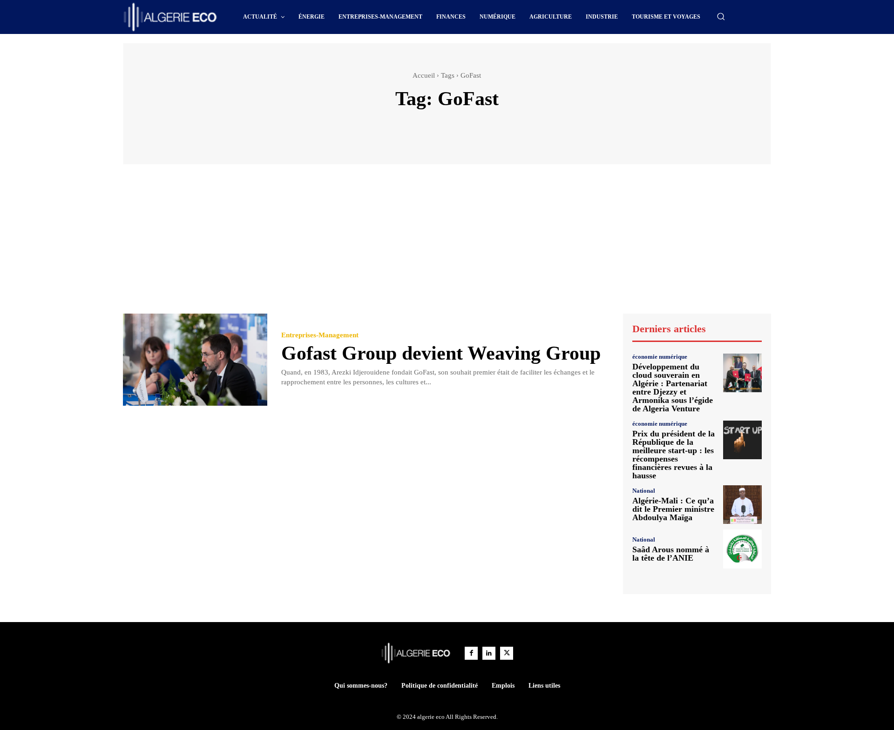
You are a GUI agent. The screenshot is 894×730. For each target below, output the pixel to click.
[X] (506, 653)
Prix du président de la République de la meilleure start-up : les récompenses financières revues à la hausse (673, 454)
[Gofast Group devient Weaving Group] (195, 360)
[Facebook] (471, 653)
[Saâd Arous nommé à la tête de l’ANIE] (742, 548)
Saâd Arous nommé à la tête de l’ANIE (670, 554)
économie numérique (659, 357)
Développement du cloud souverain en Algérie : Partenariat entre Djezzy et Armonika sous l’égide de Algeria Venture (672, 387)
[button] (721, 16)
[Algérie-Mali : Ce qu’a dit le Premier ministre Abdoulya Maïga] (742, 504)
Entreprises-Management (320, 335)
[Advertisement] (447, 243)
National (643, 491)
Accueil (424, 75)
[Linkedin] (488, 653)
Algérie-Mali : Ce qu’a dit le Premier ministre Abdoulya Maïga (673, 509)
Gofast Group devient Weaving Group (441, 353)
